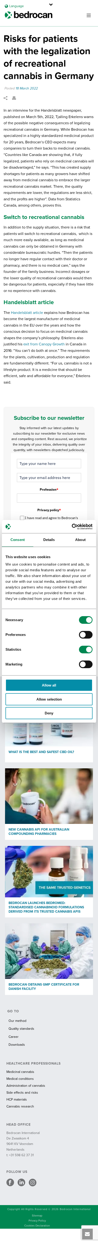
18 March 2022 (27, 88)
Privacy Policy (37, 1220)
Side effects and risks (22, 1093)
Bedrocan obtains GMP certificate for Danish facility (44, 987)
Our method (17, 1021)
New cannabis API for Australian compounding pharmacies (39, 831)
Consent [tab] (17, 540)
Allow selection (49, 699)
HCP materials (16, 1099)
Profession (49, 489)
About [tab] (80, 540)
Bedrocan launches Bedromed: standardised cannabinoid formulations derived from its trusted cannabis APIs (46, 907)
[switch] (86, 635)
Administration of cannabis (25, 1086)
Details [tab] (49, 540)
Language (16, 6)
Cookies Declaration (37, 1225)
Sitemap (37, 1215)
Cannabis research (20, 1106)
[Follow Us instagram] (32, 1183)
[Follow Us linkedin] (21, 1183)
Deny (49, 713)
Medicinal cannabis (20, 1072)
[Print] (16, 97)
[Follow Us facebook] (10, 1183)
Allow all (49, 685)
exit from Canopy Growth (44, 344)
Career (14, 1037)
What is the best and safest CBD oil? (41, 752)
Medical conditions (20, 1079)
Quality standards (21, 1029)
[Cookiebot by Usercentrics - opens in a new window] (72, 527)
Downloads (17, 1045)
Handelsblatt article (27, 312)
